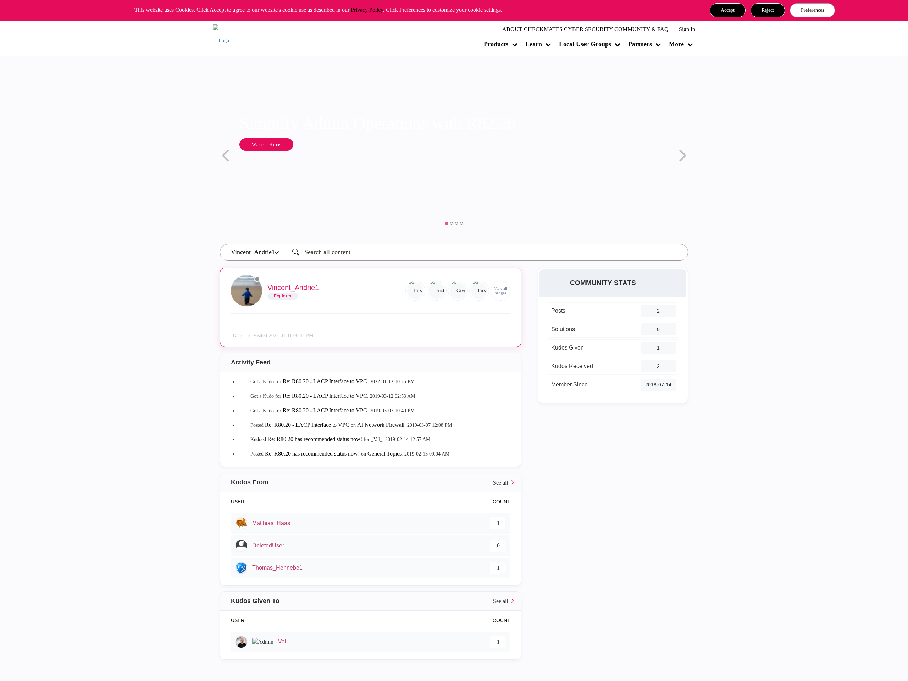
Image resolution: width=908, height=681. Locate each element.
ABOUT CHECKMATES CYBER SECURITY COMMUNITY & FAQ (585, 29)
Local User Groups (585, 44)
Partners (640, 44)
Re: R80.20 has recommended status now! (314, 439)
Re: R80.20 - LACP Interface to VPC (325, 381)
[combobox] (488, 252)
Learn (533, 44)
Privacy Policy (367, 10)
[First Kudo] (437, 290)
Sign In (687, 29)
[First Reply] (415, 290)
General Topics (384, 454)
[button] (728, 10)
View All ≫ (370, 482)
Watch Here (266, 144)
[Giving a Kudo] (458, 290)
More (676, 44)
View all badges (500, 290)
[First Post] (479, 290)
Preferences (812, 10)
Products (496, 44)
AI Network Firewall (380, 425)
